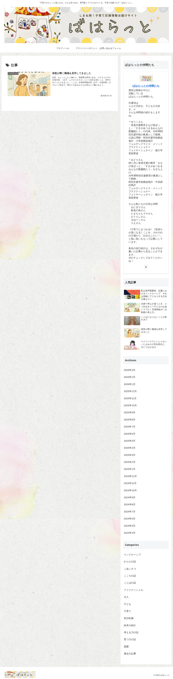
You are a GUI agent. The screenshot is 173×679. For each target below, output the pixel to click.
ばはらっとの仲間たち (145, 85)
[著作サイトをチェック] (146, 267)
